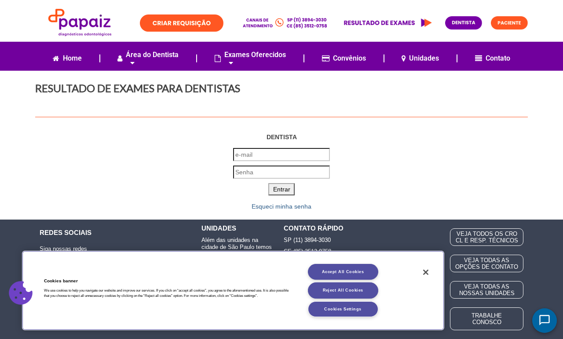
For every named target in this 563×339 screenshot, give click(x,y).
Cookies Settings (342, 309)
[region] (233, 290)
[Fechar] (425, 272)
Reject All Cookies (343, 290)
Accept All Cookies (343, 272)
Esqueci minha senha (281, 206)
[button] (21, 293)
